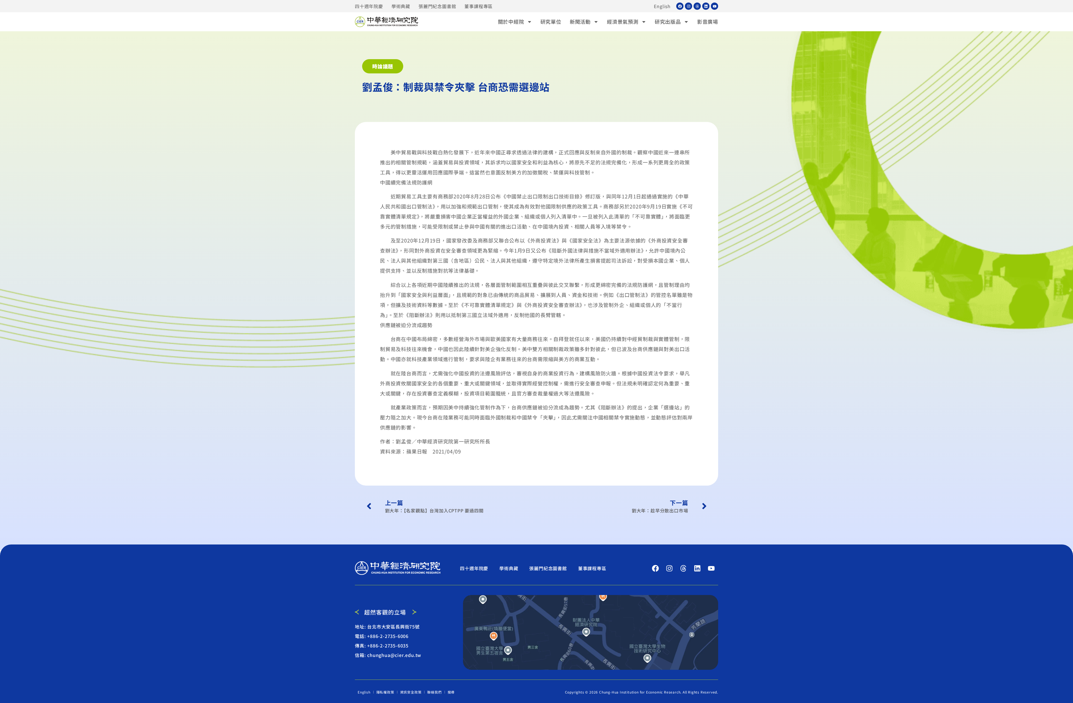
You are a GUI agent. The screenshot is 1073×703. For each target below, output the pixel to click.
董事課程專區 (478, 6)
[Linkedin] (705, 6)
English (662, 6)
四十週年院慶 (369, 6)
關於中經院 (511, 21)
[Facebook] (679, 6)
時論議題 (382, 66)
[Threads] (697, 6)
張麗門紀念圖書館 (437, 6)
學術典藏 (400, 6)
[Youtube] (714, 6)
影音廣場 (707, 21)
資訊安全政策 (411, 692)
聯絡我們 (434, 692)
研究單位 (550, 21)
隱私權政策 (385, 692)
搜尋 (451, 692)
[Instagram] (688, 6)
